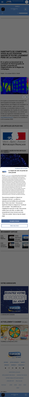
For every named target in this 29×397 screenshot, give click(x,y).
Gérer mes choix (14, 225)
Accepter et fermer (14, 221)
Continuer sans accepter (21, 168)
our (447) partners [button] (8, 175)
